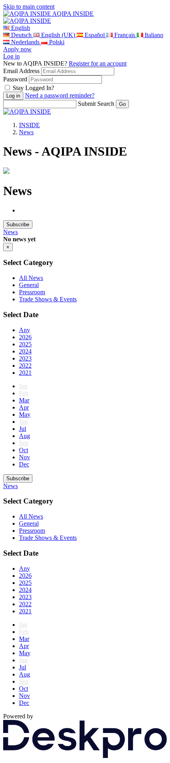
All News (31, 277)
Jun (23, 421)
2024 (25, 351)
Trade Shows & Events (48, 299)
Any (24, 330)
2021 (25, 372)
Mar (24, 400)
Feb (23, 393)
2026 (25, 337)
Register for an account (98, 63)
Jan (23, 386)
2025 (25, 344)
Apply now (17, 49)
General (29, 285)
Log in (11, 56)
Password (15, 79)
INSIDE (29, 125)
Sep (23, 443)
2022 (25, 365)
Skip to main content (29, 6)
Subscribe (17, 224)
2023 (25, 358)
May (24, 414)
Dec (24, 464)
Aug (24, 435)
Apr (24, 407)
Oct (23, 450)
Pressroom (32, 292)
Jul (22, 428)
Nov (24, 457)
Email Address (21, 71)
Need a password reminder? (59, 95)
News (26, 132)
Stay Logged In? (33, 88)
